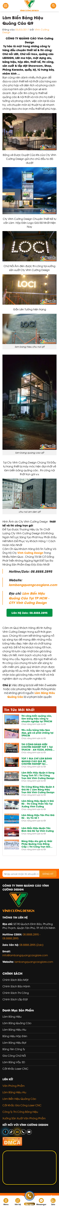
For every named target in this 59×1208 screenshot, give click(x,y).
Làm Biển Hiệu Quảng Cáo (19, 1098)
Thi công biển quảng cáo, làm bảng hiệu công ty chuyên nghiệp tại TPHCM (36, 718)
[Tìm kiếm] (53, 6)
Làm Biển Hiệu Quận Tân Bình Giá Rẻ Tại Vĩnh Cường (37, 829)
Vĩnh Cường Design (30, 552)
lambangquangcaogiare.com (33, 584)
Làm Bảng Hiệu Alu (14, 1092)
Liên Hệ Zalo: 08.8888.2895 (29, 612)
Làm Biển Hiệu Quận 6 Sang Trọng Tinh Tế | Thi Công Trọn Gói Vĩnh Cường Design (37, 775)
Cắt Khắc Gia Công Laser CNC (21, 1105)
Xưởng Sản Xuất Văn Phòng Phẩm (24, 1118)
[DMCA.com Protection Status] (12, 1141)
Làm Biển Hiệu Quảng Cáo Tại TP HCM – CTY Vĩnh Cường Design (29, 598)
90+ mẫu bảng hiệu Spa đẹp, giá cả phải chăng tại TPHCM (37, 733)
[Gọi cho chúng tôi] (23, 1132)
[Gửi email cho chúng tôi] (17, 1132)
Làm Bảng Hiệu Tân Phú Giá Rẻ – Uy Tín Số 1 (37, 816)
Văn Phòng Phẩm (13, 1085)
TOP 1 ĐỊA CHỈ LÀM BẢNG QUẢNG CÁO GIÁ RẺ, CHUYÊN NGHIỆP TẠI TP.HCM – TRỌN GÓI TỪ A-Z (36, 761)
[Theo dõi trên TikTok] (11, 1132)
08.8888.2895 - (31, 934)
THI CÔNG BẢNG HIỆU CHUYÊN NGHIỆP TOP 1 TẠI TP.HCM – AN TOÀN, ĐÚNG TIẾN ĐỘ (37, 747)
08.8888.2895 (10, 938)
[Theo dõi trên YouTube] (29, 1132)
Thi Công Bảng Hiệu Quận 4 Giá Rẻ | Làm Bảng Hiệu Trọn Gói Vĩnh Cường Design (37, 789)
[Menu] (6, 6)
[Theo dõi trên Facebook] (5, 1132)
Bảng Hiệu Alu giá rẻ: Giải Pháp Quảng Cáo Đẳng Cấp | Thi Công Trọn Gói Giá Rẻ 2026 (36, 844)
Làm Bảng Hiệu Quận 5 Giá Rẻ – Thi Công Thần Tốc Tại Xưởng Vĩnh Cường (37, 804)
